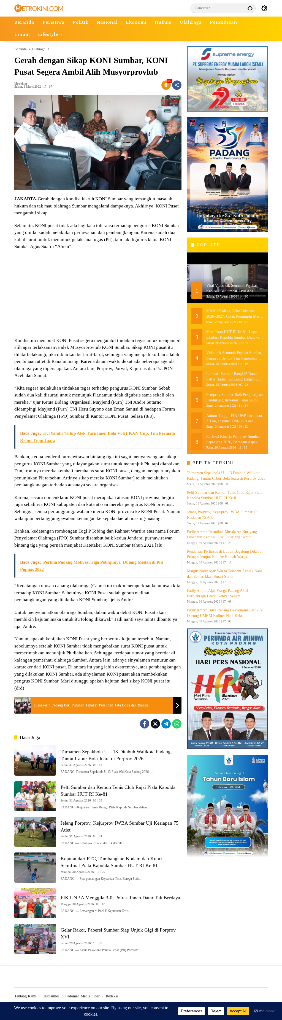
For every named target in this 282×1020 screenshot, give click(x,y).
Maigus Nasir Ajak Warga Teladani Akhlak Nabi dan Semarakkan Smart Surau (224, 574)
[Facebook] (144, 723)
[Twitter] (155, 723)
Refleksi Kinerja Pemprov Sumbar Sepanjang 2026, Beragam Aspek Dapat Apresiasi (233, 440)
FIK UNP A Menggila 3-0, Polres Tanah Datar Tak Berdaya (120, 897)
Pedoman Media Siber (82, 996)
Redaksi (112, 996)
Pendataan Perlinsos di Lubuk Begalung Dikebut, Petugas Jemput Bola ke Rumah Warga (225, 554)
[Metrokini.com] (38, 8)
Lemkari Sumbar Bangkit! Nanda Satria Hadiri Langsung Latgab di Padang (232, 377)
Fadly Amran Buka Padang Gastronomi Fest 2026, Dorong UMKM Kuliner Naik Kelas (226, 613)
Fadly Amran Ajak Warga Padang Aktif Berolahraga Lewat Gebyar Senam (217, 593)
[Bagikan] (176, 85)
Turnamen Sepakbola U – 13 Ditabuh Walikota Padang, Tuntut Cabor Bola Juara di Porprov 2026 (226, 476)
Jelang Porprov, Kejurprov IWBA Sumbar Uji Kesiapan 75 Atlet (223, 515)
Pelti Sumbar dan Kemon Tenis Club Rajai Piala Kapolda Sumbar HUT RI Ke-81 (224, 495)
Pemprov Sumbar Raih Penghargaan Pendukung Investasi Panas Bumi (234, 397)
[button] (250, 8)
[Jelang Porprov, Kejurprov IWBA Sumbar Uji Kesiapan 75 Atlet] (35, 832)
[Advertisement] (97, 294)
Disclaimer (50, 996)
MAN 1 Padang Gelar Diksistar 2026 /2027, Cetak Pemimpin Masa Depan (233, 314)
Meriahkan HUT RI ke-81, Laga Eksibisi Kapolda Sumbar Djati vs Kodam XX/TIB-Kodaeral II (232, 335)
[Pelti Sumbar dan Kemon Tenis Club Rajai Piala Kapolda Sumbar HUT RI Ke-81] (35, 796)
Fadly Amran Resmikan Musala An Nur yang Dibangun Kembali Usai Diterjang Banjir (222, 534)
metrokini (20, 83)
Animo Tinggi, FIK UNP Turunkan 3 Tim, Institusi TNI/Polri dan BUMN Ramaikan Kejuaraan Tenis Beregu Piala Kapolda (234, 419)
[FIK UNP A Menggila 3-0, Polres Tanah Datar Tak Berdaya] (35, 903)
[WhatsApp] (176, 723)
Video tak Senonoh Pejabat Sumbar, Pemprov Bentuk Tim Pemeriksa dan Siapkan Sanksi (234, 356)
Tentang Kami (25, 996)
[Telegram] (166, 723)
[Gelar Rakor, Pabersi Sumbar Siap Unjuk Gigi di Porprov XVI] (35, 939)
